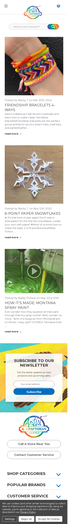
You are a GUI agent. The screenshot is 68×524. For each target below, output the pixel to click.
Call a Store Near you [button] (34, 444)
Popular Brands (26, 485)
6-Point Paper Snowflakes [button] (32, 213)
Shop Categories (26, 473)
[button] (33, 14)
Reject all (26, 519)
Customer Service (27, 496)
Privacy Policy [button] (27, 512)
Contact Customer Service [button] (34, 455)
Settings (10, 519)
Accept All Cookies (49, 519)
